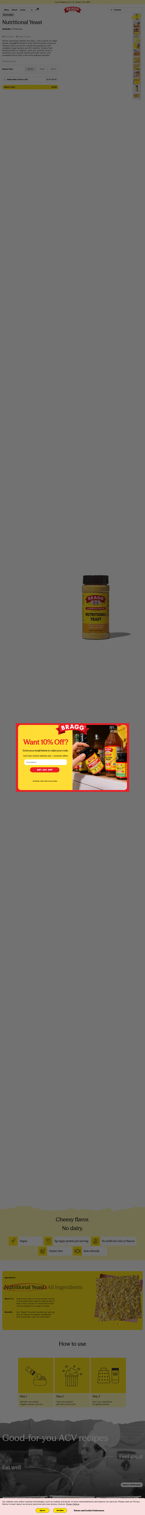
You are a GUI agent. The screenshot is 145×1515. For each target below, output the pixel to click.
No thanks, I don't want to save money (45, 781)
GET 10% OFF (45, 769)
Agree (42, 1510)
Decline (60, 1510)
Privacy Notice (72, 1504)
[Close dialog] (124, 728)
